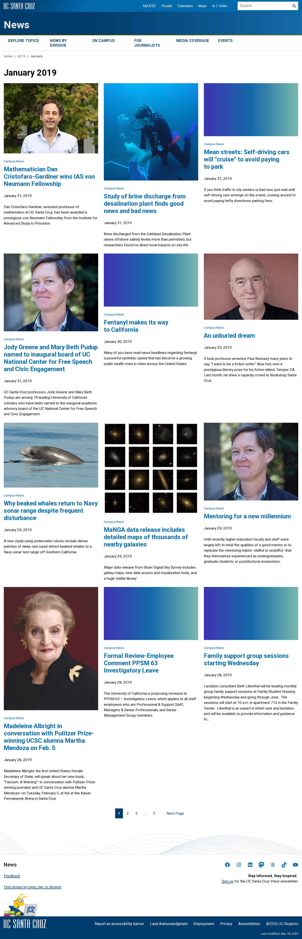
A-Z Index (219, 6)
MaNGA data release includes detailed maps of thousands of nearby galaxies (146, 537)
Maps (202, 6)
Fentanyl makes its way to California (136, 326)
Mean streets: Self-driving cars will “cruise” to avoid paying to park (246, 159)
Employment (203, 924)
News (16, 25)
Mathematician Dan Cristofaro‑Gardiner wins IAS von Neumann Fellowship (49, 176)
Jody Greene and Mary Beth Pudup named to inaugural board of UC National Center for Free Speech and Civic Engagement (51, 358)
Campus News (14, 161)
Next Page (175, 813)
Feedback (12, 876)
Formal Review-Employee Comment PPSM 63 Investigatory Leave (139, 663)
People (167, 6)
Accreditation (249, 924)
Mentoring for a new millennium (247, 516)
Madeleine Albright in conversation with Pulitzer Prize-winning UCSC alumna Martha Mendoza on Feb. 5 (49, 736)
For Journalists (147, 43)
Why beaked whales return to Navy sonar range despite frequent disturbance (51, 510)
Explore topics (23, 40)
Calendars (185, 6)
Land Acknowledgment (169, 924)
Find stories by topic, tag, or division (32, 887)
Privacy (226, 924)
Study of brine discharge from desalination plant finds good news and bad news (145, 203)
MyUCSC (149, 6)
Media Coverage (192, 40)
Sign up (228, 881)
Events (225, 40)
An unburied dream (229, 335)
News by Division (58, 43)
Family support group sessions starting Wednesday (246, 659)
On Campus (103, 40)
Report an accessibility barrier (119, 924)
